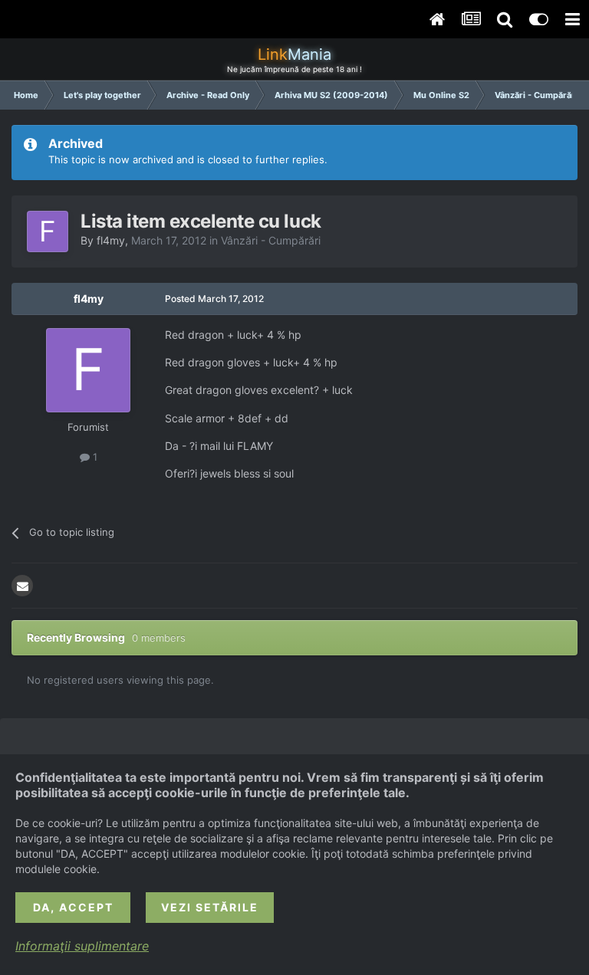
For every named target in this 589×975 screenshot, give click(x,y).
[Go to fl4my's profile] (47, 231)
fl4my (111, 240)
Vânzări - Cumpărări (271, 240)
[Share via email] (22, 585)
